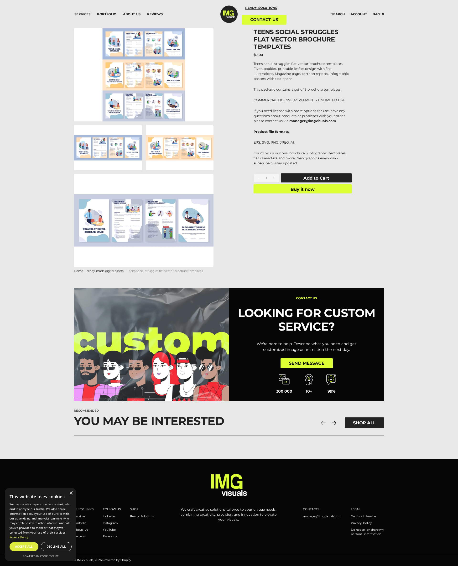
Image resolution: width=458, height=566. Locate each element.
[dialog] (40, 524)
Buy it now (303, 189)
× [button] (71, 493)
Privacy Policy (19, 537)
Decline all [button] (56, 547)
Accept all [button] (24, 547)
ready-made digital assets (105, 271)
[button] (359, 14)
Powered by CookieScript (40, 556)
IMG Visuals (85, 560)
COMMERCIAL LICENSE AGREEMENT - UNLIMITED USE (299, 100)
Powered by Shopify (116, 560)
